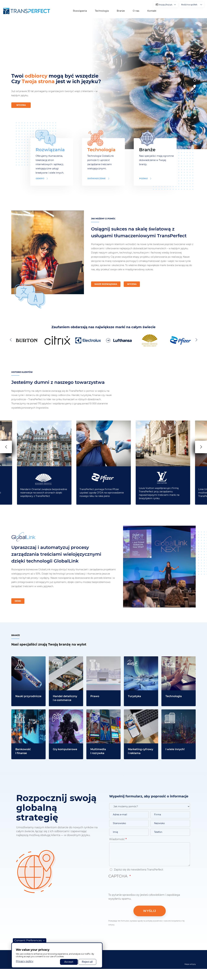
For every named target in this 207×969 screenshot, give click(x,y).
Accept (68, 961)
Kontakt (151, 10)
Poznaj (143, 178)
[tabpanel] (148, 83)
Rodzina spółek (189, 4)
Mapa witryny (190, 964)
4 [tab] (194, 91)
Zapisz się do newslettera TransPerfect (138, 869)
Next (195, 339)
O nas (136, 10)
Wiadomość (117, 839)
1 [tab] (194, 75)
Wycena (21, 105)
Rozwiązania (80, 10)
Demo (18, 601)
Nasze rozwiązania (105, 284)
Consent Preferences (28, 940)
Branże (121, 10)
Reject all (87, 961)
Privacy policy (24, 961)
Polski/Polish (165, 4)
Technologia (102, 10)
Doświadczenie (96, 178)
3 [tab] (194, 86)
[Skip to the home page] (26, 11)
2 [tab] (194, 80)
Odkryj (40, 178)
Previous (11, 339)
